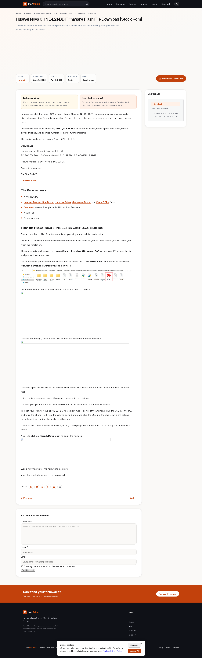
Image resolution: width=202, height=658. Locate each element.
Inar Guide (33, 647)
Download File (28, 180)
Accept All (134, 651)
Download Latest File (172, 78)
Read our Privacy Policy (112, 651)
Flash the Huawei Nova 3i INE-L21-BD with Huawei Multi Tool (165, 114)
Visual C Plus (102, 202)
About (132, 626)
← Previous (26, 498)
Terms (168, 647)
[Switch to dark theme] (176, 4)
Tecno (154, 4)
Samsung (120, 4)
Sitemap (176, 647)
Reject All (134, 645)
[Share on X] (31, 487)
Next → (133, 498)
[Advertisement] (101, 53)
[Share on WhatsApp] (48, 487)
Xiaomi (132, 4)
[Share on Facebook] (36, 487)
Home (109, 4)
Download (29, 207)
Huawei (143, 4)
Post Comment (28, 570)
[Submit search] (86, 4)
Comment (26, 521)
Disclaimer (133, 635)
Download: (157, 104)
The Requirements (160, 108)
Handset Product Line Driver (39, 202)
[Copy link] (59, 487)
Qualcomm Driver (81, 202)
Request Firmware (167, 594)
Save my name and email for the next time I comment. (50, 566)
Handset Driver (63, 202)
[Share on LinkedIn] (42, 487)
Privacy (160, 647)
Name (24, 547)
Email (24, 556)
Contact (165, 4)
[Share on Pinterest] (54, 487)
